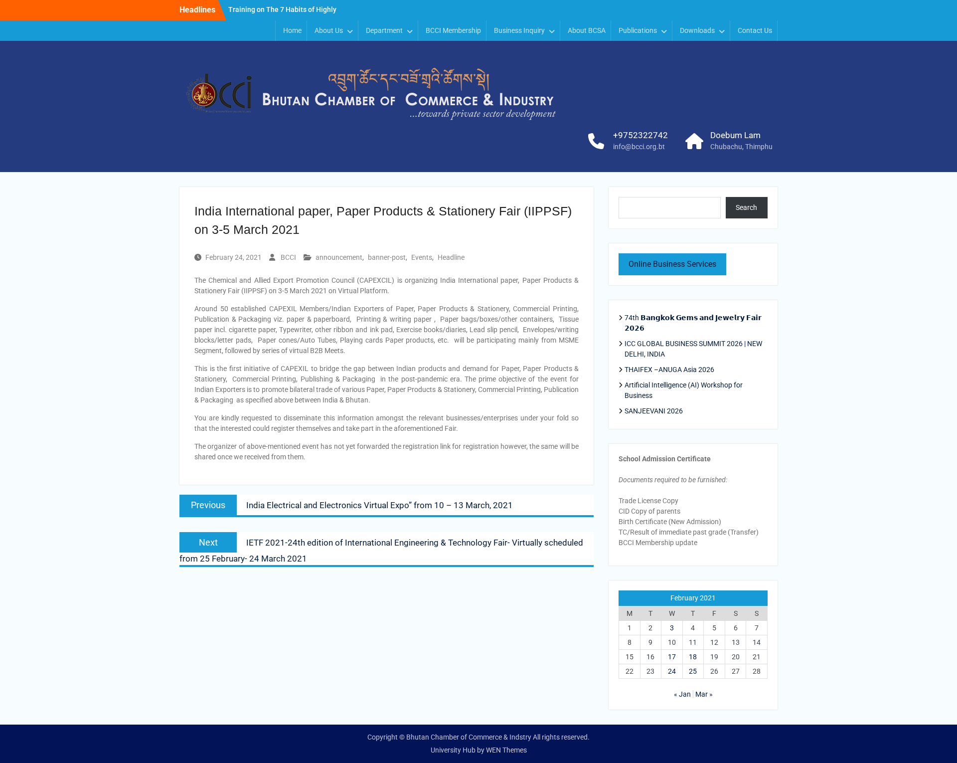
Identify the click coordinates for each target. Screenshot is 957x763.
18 (693, 657)
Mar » (704, 694)
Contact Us (755, 30)
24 (672, 671)
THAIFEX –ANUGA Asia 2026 (669, 370)
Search (746, 207)
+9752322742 (640, 135)
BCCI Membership (453, 30)
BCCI (288, 257)
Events (421, 257)
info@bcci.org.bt (639, 147)
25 (693, 671)
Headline (451, 257)
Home (292, 30)
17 (672, 657)
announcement (339, 257)
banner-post (387, 257)
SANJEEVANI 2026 (654, 411)
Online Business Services (672, 264)
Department (384, 30)
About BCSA (587, 30)
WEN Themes (506, 750)
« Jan (682, 694)
